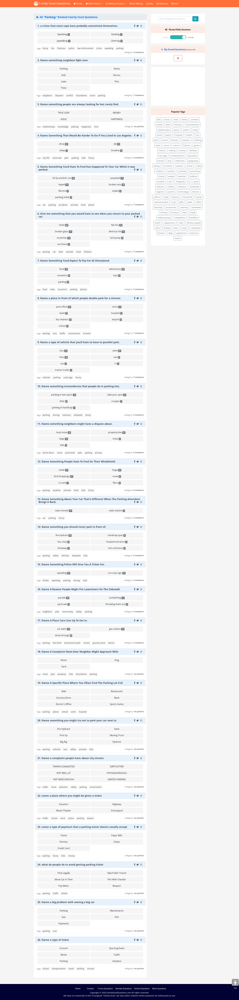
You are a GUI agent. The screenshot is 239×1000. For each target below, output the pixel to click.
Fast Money (137, 3)
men (185, 212)
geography (193, 160)
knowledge (63, 126)
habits (157, 222)
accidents (63, 204)
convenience (74, 333)
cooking (172, 150)
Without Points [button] (116, 3)
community (67, 611)
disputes (59, 95)
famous (161, 233)
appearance (169, 222)
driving (56, 415)
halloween (196, 207)
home (195, 130)
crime (99, 48)
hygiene (160, 191)
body (193, 212)
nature (176, 145)
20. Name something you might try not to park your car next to (76, 720)
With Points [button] (94, 3)
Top (235, 988)
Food (175, 3)
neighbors (47, 95)
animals (74, 204)
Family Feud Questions (54, 3)
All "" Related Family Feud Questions (68, 17)
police (71, 48)
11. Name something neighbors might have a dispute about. (74, 423)
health (189, 135)
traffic (62, 333)
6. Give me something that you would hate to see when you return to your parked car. (88, 215)
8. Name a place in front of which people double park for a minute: (79, 298)
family (184, 119)
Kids (151, 3)
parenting (195, 171)
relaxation (195, 228)
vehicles (46, 377)
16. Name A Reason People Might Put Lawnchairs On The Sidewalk (78, 589)
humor (165, 140)
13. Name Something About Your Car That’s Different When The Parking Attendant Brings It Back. (88, 500)
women (179, 166)
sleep (166, 197)
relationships (49, 126)
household (187, 197)
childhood (194, 186)
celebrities (180, 160)
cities (157, 228)
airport (90, 818)
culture (156, 197)
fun (52, 48)
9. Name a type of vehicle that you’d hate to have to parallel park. (78, 342)
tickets (46, 580)
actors (184, 228)
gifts (182, 202)
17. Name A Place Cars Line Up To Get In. (62, 620)
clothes (171, 186)
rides (52, 289)
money (71, 855)
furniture (175, 212)
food (83, 204)
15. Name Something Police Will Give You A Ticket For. (71, 564)
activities (183, 171)
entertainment (192, 124)
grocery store (99, 642)
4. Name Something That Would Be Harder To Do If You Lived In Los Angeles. (84, 135)
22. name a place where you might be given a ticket (69, 795)
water (190, 202)
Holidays (193, 150)
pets (66, 157)
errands (86, 333)
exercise (194, 233)
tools (181, 222)
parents (171, 191)
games (197, 145)
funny (45, 48)
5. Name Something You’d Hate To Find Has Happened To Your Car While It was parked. (86, 168)
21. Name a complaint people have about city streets (70, 758)
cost (55, 931)
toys (174, 202)
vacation (161, 181)
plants (91, 204)
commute (57, 157)
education (192, 155)
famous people (194, 222)
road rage (67, 377)
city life (46, 157)
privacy (98, 452)
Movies (175, 140)
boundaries (81, 95)
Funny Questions (105, 988)
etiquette (78, 415)
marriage (163, 155)
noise (92, 95)
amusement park (72, 642)
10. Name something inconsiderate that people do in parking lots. (78, 386)
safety (56, 555)
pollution (63, 787)
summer (171, 171)
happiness (86, 126)
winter (199, 197)
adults (186, 130)
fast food (57, 642)
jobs (176, 228)
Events (178, 238)
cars (55, 333)
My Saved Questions (174, 49)
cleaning (184, 207)
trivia (158, 145)
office (198, 202)
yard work (70, 452)
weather (57, 490)
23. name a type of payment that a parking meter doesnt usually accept (82, 827)
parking (119, 48)
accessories (171, 207)
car (44, 204)
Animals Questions (123, 988)
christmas (167, 166)
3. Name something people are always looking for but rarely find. (78, 104)
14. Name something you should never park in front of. (71, 526)
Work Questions (159, 988)
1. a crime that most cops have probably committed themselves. (77, 25)
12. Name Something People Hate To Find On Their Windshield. (76, 461)
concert (90, 968)
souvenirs (62, 289)
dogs (170, 233)
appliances (181, 233)
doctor (111, 642)
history (161, 150)
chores (161, 176)
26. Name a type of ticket (53, 939)
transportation (59, 968)
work (73, 711)
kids (84, 157)
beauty (175, 197)
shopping (180, 181)
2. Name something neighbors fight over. (63, 60)
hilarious (61, 48)
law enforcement (85, 48)
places (56, 711)
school (86, 642)
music (167, 145)
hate (61, 251)
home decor (48, 452)
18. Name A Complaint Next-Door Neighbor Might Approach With (77, 651)
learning (158, 207)
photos (83, 289)
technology (183, 191)
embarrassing (164, 217)
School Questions (142, 988)
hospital (82, 711)
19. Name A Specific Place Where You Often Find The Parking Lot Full (80, 682)
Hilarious (163, 3)
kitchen (195, 191)
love (96, 126)
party (196, 181)
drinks (190, 166)
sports (168, 135)
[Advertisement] (178, 86)
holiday (167, 228)
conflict (69, 95)
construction (96, 787)
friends (160, 160)
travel (71, 968)
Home (79, 3)
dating (157, 166)
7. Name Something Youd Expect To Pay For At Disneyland (73, 260)
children (87, 251)
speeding (109, 48)
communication (161, 202)
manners (66, 415)
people (171, 176)
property (62, 674)
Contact (90, 988)
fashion (186, 145)
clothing (197, 140)
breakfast (193, 217)
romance (182, 186)
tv (189, 181)
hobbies (193, 176)
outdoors (186, 140)
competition (179, 217)
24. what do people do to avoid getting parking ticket (70, 864)
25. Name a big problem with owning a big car (65, 902)
